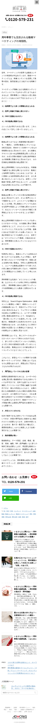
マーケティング (27, 511)
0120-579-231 (16, 482)
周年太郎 (14, 517)
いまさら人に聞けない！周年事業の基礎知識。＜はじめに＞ (25, 638)
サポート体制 (17, 711)
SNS (11, 511)
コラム (6, 508)
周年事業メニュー (25, 707)
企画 (34, 511)
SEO (7, 511)
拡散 (19, 517)
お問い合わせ (28, 711)
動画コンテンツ (10, 514)
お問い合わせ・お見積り (16, 477)
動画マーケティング (22, 514)
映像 (23, 517)
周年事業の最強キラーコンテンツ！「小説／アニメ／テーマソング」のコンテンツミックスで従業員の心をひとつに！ (22, 670)
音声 (27, 517)
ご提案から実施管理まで (27, 709)
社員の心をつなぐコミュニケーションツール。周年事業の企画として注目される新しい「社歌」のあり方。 (25, 561)
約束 (10, 709)
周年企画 (8, 517)
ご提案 (15, 707)
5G (4, 511)
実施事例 (7, 707)
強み (15, 709)
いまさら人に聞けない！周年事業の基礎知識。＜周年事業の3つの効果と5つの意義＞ (25, 534)
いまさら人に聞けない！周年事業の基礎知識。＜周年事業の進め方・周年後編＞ (25, 589)
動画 (3, 514)
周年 (31, 514)
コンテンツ (17, 511)
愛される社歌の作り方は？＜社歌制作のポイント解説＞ (25, 614)
